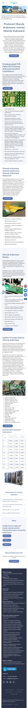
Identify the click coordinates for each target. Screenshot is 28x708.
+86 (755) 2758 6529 (12, 676)
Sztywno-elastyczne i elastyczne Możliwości (13, 611)
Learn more (14, 55)
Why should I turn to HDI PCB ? (11, 510)
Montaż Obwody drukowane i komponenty (12, 582)
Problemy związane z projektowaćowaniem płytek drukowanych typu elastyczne (13, 648)
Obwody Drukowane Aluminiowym (11, 596)
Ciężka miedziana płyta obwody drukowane (13, 594)
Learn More (8, 88)
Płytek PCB (5, 589)
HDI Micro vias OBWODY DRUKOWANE (12, 622)
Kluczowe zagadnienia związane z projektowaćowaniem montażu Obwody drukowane (12, 655)
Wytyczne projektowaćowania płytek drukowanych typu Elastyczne (11, 635)
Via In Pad (5, 618)
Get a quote (14, 561)
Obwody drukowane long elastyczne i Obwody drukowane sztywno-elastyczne (13, 609)
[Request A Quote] (25, 299)
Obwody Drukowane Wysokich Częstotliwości (13, 592)
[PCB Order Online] (25, 295)
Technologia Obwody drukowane (11, 615)
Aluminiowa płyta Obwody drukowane (11, 632)
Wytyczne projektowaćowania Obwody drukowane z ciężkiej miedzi (12, 644)
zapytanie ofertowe (7, 660)
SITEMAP (16, 704)
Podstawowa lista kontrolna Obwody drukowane (14, 663)
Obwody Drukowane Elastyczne (10, 605)
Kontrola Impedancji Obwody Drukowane (12, 624)
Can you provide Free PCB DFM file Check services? (12, 505)
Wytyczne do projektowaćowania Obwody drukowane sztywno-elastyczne (12, 638)
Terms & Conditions (7, 704)
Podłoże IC (5, 599)
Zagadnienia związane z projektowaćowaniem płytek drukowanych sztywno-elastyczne (13, 651)
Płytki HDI (5, 590)
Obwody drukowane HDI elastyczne (11, 606)
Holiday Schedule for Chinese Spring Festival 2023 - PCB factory (13, 500)
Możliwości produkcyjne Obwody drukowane (13, 597)
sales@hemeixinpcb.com (12, 678)
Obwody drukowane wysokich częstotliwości (13, 626)
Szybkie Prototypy (7, 572)
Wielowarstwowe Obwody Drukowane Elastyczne (14, 603)
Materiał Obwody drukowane (9, 617)
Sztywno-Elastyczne (8, 601)
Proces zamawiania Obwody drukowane (12, 662)
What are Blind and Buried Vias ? (12, 513)
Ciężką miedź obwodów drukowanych (11, 620)
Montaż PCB (6, 577)
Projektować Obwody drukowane (10, 578)
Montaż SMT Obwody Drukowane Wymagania (13, 580)
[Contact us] (25, 290)
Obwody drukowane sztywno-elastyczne (12, 627)
